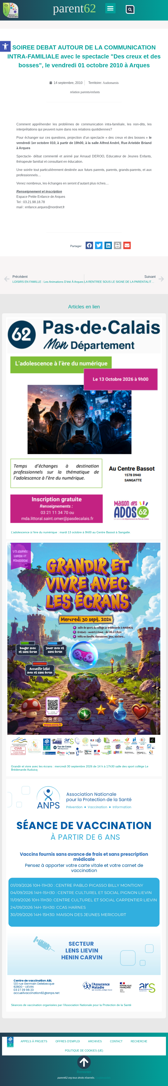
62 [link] (90, 8)
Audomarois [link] (111, 83)
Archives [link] (95, 1041)
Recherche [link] (139, 1041)
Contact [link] (116, 1041)
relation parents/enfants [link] (85, 92)
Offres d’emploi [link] (68, 1041)
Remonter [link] (84, 1072)
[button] (110, 8)
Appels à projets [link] (34, 1041)
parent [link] (68, 8)
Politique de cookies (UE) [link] (84, 1050)
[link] (5, 46)
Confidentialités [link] (103, 1077)
